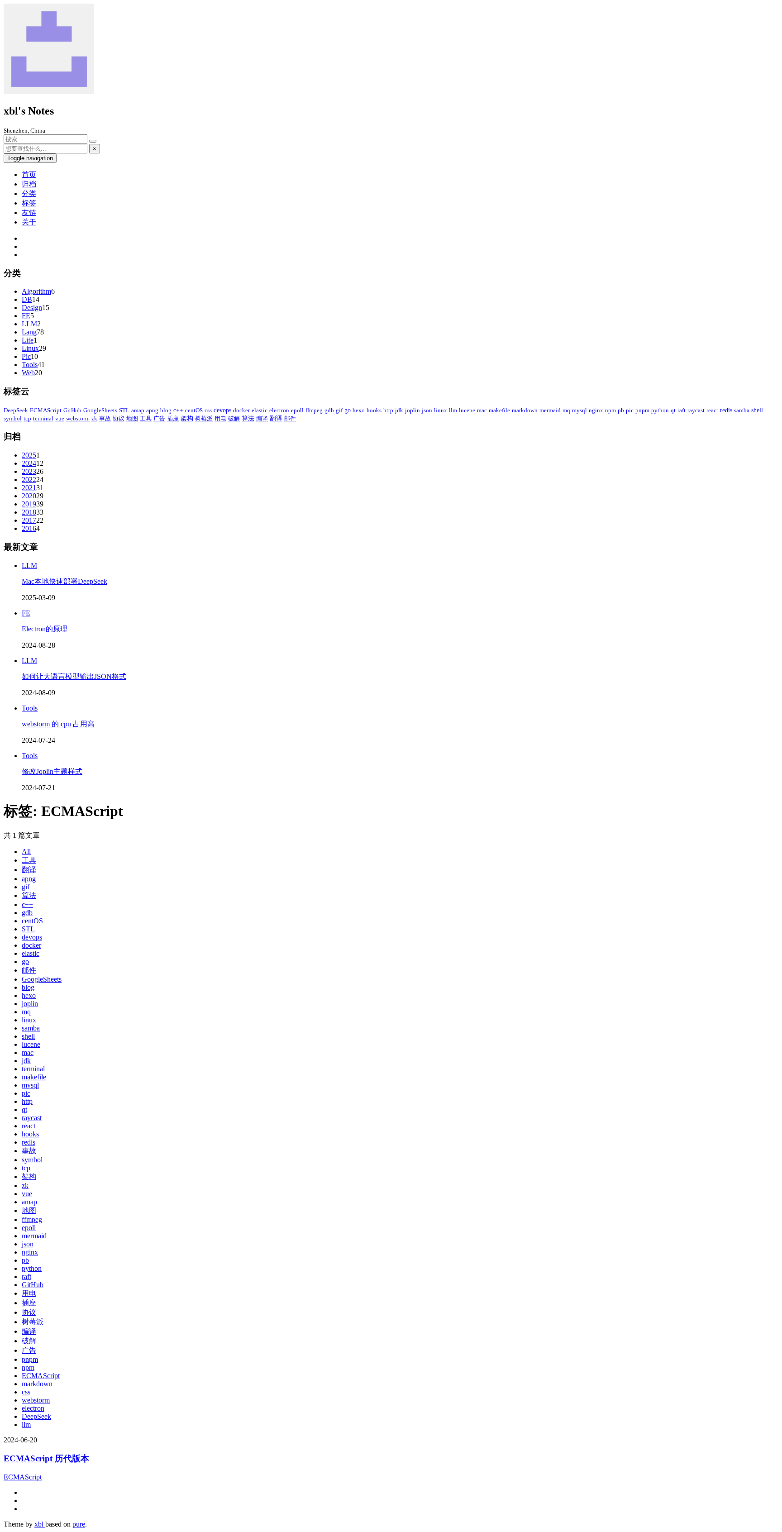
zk (94, 418)
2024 (29, 463)
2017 (29, 520)
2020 (29, 496)
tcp (27, 418)
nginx (596, 410)
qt (673, 410)
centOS (194, 410)
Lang (29, 332)
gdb (329, 410)
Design (32, 307)
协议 (118, 418)
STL (124, 410)
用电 (220, 418)
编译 (262, 418)
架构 (187, 418)
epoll (297, 410)
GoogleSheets (100, 410)
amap (137, 410)
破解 (234, 418)
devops (222, 410)
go (347, 410)
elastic (259, 410)
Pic (26, 356)
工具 (146, 418)
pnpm (642, 410)
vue (59, 418)
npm (610, 410)
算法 (248, 418)
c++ (178, 410)
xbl (39, 1524)
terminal (43, 418)
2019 (29, 504)
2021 (29, 488)
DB (27, 299)
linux (440, 410)
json (427, 410)
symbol (13, 418)
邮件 (290, 418)
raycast (696, 410)
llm (453, 410)
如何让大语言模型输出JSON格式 (74, 676)
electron (279, 410)
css (208, 410)
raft (681, 410)
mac (482, 410)
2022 (29, 479)
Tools (30, 364)
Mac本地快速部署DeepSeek (64, 581)
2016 (29, 528)
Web (28, 373)
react (712, 410)
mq (566, 410)
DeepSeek (16, 410)
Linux (30, 348)
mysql (579, 410)
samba (741, 410)
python (660, 410)
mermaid (550, 410)
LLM (29, 324)
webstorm (78, 418)
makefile (499, 410)
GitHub (72, 410)
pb (621, 410)
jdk (399, 410)
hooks (374, 410)
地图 (132, 418)
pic (630, 410)
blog (166, 410)
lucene (467, 410)
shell (757, 410)
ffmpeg (314, 410)
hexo (359, 410)
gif (339, 410)
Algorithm (36, 291)
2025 (29, 455)
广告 (159, 418)
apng (152, 410)
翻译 (276, 418)
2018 (29, 512)
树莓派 (204, 418)
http (388, 410)
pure (78, 1524)
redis (726, 410)
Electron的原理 (44, 629)
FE (26, 316)
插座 (173, 418)
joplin (412, 410)
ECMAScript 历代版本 (46, 1458)
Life (27, 340)
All (26, 851)
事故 (105, 418)
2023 (29, 471)
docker (241, 410)
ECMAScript (46, 410)
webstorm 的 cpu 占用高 (58, 724)
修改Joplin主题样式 (52, 771)
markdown (525, 410)
